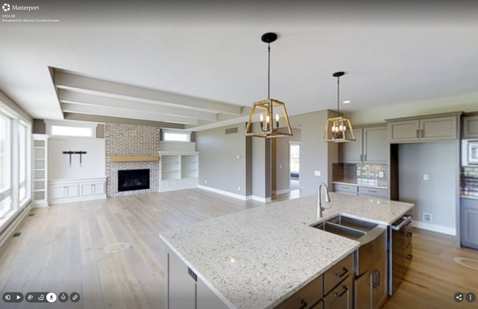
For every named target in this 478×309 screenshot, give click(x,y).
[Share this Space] (459, 297)
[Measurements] (75, 297)
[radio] (30, 297)
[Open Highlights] (8, 297)
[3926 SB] (239, 154)
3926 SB (8, 16)
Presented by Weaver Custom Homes (30, 21)
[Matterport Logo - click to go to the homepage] (20, 7)
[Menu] (470, 297)
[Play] (18, 297)
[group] (41, 297)
